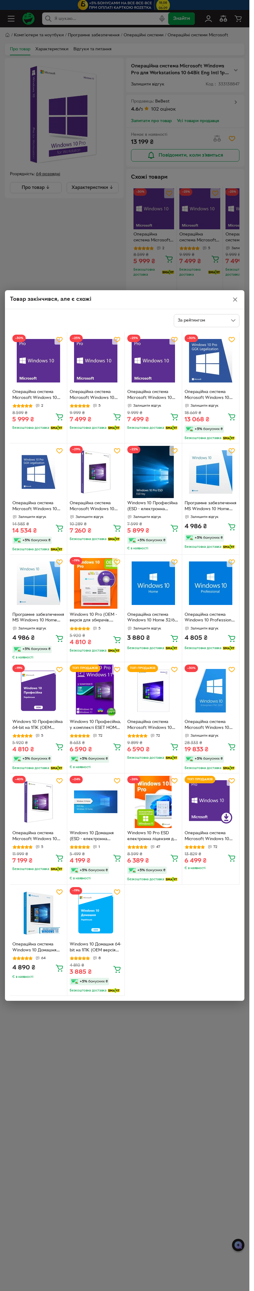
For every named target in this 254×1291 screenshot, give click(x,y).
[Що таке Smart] (56, 427)
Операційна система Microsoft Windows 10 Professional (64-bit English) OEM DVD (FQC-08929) (152, 395)
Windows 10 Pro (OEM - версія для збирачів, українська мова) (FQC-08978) (93, 618)
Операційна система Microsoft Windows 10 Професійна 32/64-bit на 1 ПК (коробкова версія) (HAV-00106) (95, 506)
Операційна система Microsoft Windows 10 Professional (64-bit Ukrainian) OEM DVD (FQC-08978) (92, 395)
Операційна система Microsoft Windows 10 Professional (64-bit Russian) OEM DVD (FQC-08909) (37, 395)
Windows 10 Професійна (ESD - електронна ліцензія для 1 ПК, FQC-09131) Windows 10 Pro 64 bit (153, 506)
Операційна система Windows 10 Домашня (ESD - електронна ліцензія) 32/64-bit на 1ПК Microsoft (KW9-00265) (38, 948)
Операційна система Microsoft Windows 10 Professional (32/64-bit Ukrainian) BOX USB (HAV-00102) (35, 836)
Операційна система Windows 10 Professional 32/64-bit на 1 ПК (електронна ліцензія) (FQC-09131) (209, 618)
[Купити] (59, 417)
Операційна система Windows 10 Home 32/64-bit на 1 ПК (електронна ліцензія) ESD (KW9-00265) (153, 618)
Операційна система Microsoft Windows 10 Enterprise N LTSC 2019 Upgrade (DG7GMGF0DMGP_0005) (210, 725)
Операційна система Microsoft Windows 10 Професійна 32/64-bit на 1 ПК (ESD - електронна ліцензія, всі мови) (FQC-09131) (152, 725)
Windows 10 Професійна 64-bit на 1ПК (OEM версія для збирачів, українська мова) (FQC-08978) (37, 725)
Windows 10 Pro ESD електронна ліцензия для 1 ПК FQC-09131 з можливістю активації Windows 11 (152, 836)
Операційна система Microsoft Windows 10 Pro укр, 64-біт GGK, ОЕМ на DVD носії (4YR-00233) (209, 395)
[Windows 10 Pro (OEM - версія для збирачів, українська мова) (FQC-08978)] (96, 583)
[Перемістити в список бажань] (59, 340)
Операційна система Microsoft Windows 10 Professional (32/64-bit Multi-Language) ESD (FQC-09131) (207, 836)
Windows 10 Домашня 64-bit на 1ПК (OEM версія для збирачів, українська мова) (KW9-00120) (95, 948)
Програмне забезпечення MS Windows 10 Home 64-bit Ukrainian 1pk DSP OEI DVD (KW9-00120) (210, 506)
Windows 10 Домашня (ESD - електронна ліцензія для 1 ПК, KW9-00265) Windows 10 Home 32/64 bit (94, 836)
